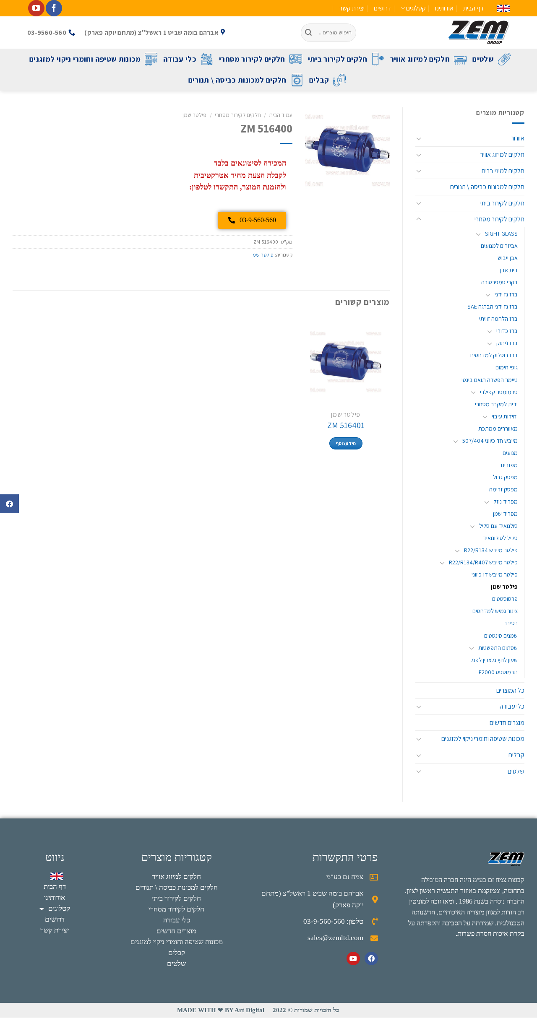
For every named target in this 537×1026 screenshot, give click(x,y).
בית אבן (509, 270)
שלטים (483, 59)
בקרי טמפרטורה (499, 282)
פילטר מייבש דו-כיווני (495, 574)
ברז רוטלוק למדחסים (494, 355)
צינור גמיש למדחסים (495, 611)
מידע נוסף (346, 443)
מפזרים (509, 465)
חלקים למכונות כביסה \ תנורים (237, 80)
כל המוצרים (510, 690)
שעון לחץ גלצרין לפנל (494, 660)
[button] (9, 503)
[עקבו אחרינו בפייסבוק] (54, 8)
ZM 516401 (346, 425)
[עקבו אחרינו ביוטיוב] (36, 8)
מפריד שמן (505, 513)
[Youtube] (353, 958)
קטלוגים (416, 8)
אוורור (517, 138)
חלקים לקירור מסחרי (252, 59)
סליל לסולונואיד (500, 538)
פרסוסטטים (505, 599)
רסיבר (511, 623)
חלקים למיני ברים (503, 170)
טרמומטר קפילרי (499, 392)
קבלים (319, 80)
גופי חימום (506, 367)
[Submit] (309, 33)
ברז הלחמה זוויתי (498, 318)
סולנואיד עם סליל (498, 526)
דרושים (382, 8)
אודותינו (444, 8)
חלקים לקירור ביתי (338, 59)
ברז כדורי (507, 331)
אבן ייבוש (508, 258)
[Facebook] (371, 958)
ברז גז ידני (506, 294)
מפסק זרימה (503, 489)
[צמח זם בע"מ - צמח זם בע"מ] (439, 32)
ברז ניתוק (507, 343)
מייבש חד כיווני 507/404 (490, 440)
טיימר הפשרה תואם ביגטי (489, 380)
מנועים (510, 453)
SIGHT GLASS (501, 233)
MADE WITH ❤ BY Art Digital (220, 1010)
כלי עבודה (179, 59)
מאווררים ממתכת (498, 428)
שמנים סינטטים (501, 635)
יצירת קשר (352, 8)
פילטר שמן (504, 586)
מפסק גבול (505, 477)
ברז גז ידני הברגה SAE (492, 306)
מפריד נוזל (505, 501)
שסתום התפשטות (498, 648)
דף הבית (473, 8)
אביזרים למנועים (499, 245)
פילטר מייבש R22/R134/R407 (483, 562)
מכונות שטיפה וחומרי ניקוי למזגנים (85, 59)
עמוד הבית (280, 115)
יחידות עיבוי (505, 416)
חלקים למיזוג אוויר (420, 59)
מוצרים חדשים (507, 722)
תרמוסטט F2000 (498, 672)
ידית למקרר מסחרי (496, 404)
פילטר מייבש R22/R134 (491, 550)
